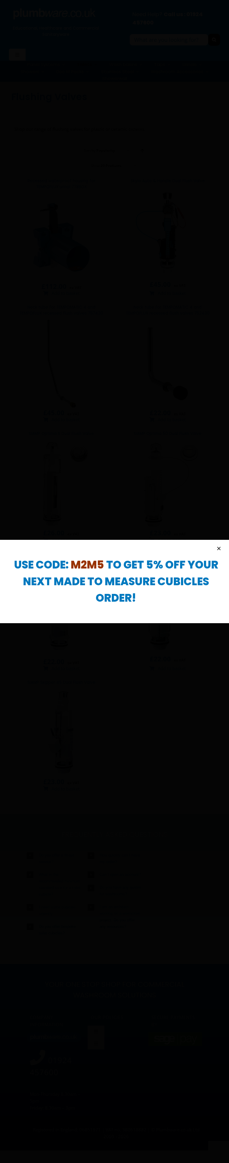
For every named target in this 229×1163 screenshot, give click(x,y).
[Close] (219, 548)
